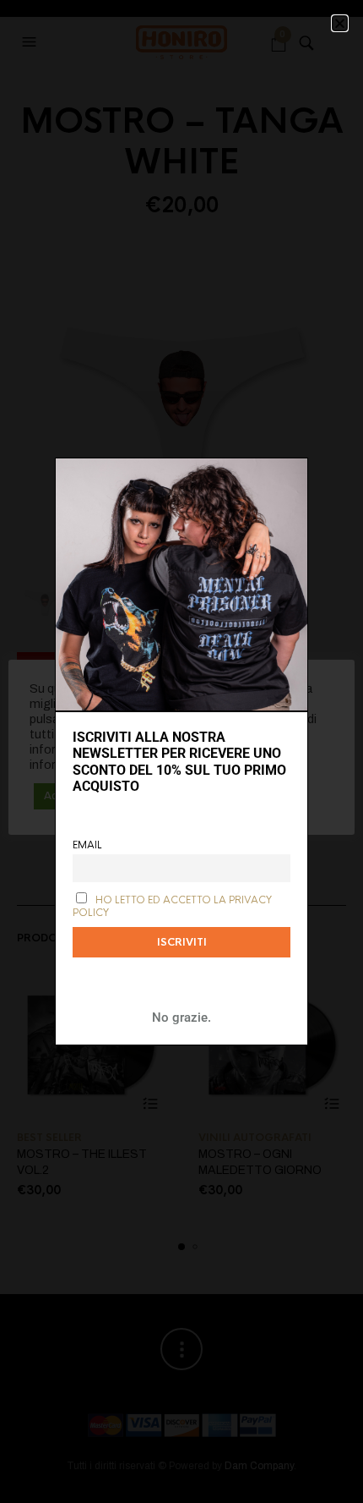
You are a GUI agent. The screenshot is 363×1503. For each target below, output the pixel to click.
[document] (181, 751)
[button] (339, 23)
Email (87, 845)
